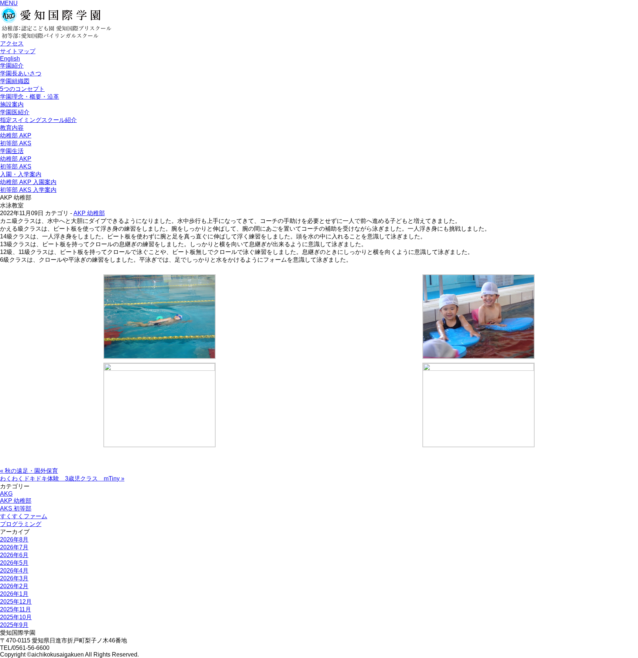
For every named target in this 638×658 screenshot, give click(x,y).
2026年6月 (14, 555)
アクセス (12, 43)
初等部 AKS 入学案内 (28, 190)
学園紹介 (12, 65)
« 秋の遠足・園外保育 (29, 471)
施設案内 (12, 104)
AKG (6, 494)
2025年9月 (14, 625)
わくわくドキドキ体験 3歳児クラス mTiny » (62, 478)
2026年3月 (14, 578)
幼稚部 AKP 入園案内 (28, 182)
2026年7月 (14, 547)
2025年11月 (15, 609)
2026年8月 (14, 539)
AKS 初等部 (15, 508)
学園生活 (12, 151)
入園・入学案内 (20, 174)
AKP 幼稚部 (89, 213)
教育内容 (12, 128)
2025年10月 (16, 617)
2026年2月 (14, 586)
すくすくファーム (23, 516)
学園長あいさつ (20, 73)
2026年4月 (14, 570)
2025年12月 (16, 601)
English (10, 58)
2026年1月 (14, 594)
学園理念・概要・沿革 (29, 97)
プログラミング (20, 524)
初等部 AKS (15, 143)
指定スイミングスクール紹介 (38, 120)
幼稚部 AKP (15, 135)
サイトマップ (17, 51)
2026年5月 (14, 563)
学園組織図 (15, 81)
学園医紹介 (15, 112)
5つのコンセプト (22, 89)
